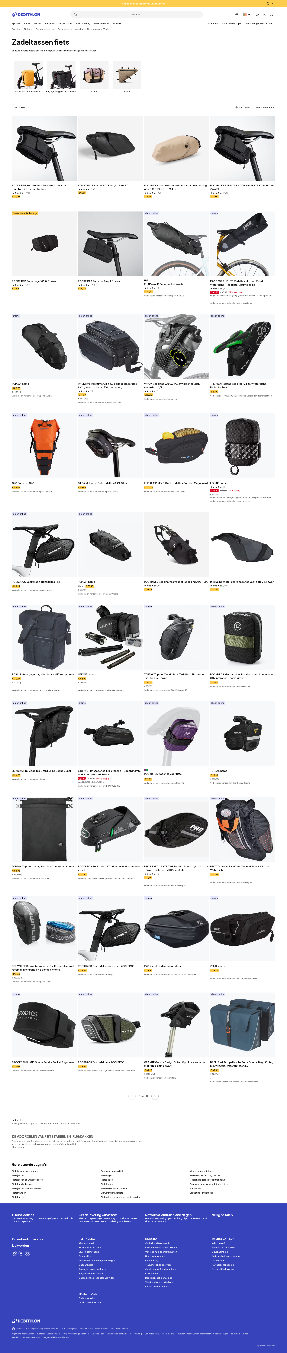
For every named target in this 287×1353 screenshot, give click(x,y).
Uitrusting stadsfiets (112, 1192)
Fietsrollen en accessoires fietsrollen (121, 1197)
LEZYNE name (218, 483)
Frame (127, 91)
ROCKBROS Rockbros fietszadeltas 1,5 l (36, 581)
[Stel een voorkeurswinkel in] (236, 14)
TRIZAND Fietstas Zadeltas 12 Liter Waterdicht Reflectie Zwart (238, 385)
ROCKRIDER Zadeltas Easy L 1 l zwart (100, 281)
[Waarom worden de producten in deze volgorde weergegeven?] (236, 107)
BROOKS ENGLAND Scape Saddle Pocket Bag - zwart (44, 1062)
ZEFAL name (217, 966)
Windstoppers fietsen (201, 1171)
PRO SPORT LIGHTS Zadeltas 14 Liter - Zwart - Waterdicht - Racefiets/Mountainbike (237, 283)
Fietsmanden (19, 1192)
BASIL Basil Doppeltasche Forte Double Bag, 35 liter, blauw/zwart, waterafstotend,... (241, 1064)
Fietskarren (18, 1197)
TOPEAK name (20, 383)
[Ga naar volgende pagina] (155, 1096)
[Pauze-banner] (267, 3)
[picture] (44, 148)
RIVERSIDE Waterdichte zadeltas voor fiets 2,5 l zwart (242, 581)
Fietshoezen (107, 1184)
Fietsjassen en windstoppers (27, 1179)
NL (249, 14)
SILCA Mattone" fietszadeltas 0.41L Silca (102, 483)
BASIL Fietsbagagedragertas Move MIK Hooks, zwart (44, 674)
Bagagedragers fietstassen (61, 91)
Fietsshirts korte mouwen (114, 1188)
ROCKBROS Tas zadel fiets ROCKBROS (101, 1062)
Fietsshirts (195, 1188)
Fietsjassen (18, 1175)
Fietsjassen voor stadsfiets (26, 1188)
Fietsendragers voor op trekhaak (207, 1179)
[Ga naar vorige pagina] (132, 1096)
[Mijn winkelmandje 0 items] (271, 14)
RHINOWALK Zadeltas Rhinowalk (163, 284)
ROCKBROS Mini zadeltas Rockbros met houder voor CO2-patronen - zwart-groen (242, 676)
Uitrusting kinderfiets (201, 1192)
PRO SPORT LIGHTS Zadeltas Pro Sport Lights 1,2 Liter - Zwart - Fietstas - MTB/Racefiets (176, 868)
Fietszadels (107, 1179)
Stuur (94, 91)
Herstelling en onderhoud (259, 23)
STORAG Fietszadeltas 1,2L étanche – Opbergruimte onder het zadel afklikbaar (109, 772)
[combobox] (265, 107)
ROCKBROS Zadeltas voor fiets (163, 773)
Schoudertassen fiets (112, 1171)
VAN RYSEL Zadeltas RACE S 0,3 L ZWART (103, 185)
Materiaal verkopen (232, 23)
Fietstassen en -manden (25, 1171)
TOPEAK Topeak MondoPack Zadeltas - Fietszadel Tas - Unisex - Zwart (174, 676)
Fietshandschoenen (22, 1184)
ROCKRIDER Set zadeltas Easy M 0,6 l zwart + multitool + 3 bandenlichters (39, 187)
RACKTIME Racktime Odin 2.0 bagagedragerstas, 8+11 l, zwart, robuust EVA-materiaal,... (108, 385)
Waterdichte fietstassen (28, 91)
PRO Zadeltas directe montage (163, 966)
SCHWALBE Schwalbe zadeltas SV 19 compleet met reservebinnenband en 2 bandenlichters (43, 968)
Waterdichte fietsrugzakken (205, 1175)
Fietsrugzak (107, 1175)
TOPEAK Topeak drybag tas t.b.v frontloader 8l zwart (44, 866)
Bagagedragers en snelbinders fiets (209, 1184)
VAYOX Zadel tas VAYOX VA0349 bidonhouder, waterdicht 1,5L (172, 385)
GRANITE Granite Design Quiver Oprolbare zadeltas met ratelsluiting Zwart (174, 1064)
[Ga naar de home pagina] (26, 14)
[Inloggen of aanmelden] (264, 14)
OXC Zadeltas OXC (23, 483)
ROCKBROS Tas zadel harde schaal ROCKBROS (106, 966)
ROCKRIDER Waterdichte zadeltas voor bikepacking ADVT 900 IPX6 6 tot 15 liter (175, 187)
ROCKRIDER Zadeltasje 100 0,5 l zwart (35, 281)
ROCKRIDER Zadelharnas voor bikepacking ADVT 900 (176, 581)
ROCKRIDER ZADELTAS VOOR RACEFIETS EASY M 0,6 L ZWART (242, 187)
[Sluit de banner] (272, 3)
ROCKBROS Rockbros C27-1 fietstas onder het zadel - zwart (110, 868)
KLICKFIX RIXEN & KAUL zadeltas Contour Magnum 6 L (176, 483)
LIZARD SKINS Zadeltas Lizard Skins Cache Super (41, 770)
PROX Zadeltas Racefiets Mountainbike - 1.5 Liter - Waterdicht (240, 868)
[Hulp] (257, 14)
